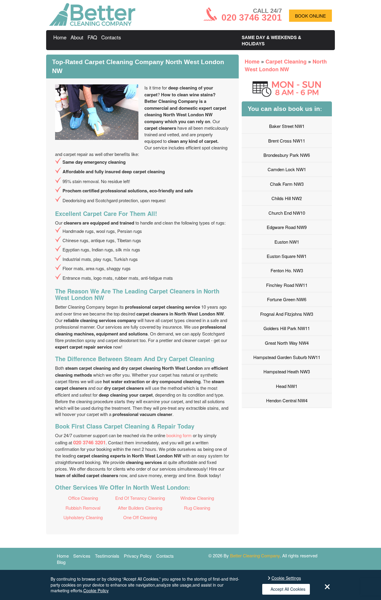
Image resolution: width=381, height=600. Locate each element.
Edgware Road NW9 (287, 227)
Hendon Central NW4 (286, 400)
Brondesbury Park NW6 (286, 155)
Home (59, 37)
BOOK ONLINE (310, 16)
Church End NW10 (286, 213)
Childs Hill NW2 (286, 198)
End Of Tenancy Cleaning (140, 498)
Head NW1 (286, 386)
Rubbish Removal (82, 508)
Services (81, 556)
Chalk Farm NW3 (287, 184)
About (77, 37)
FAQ (92, 37)
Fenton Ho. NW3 (287, 270)
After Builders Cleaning (140, 508)
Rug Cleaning (197, 508)
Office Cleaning (83, 498)
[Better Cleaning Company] (92, 24)
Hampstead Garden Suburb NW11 (286, 357)
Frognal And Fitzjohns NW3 (286, 314)
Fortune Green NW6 (286, 299)
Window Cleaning (197, 498)
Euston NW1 (286, 242)
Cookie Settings (286, 578)
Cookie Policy (96, 590)
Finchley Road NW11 (286, 285)
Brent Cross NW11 (286, 140)
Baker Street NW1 (287, 126)
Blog (61, 562)
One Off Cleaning (140, 517)
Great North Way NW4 (287, 343)
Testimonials (107, 556)
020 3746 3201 (89, 442)
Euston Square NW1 (287, 256)
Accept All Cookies (288, 589)
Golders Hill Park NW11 (286, 328)
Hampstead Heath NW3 (286, 371)
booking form (179, 435)
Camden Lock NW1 (287, 169)
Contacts (111, 37)
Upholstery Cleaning (83, 517)
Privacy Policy (138, 556)
